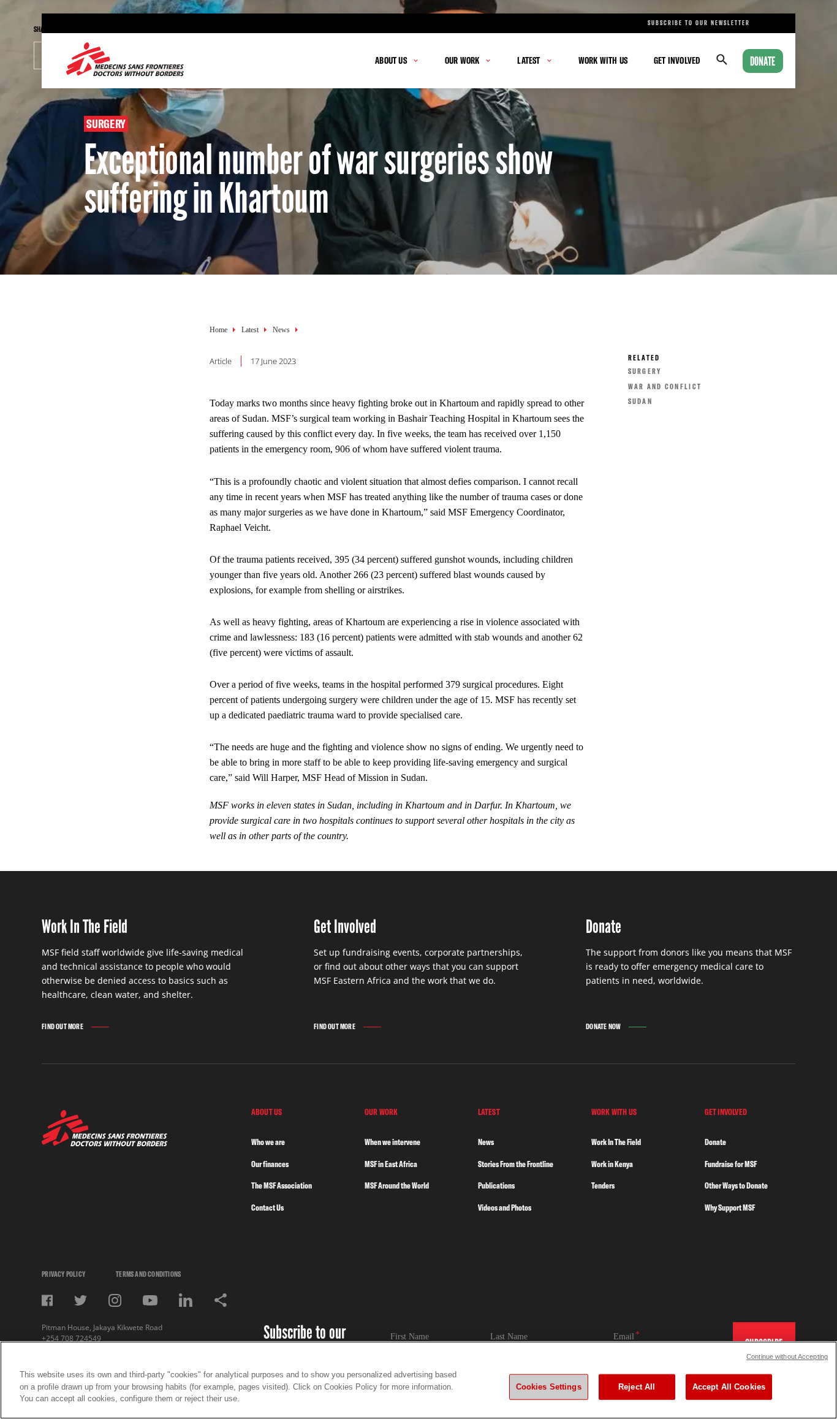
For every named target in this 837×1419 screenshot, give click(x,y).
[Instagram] (114, 1300)
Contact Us (267, 1207)
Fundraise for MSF (731, 1164)
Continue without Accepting (787, 1356)
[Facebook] (47, 1300)
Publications (496, 1185)
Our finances (270, 1164)
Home (218, 329)
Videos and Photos (504, 1207)
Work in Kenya (612, 1164)
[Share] (220, 1300)
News (281, 329)
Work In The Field (616, 1141)
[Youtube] (150, 1300)
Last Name (509, 1336)
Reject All (636, 1386)
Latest (250, 329)
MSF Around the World (397, 1185)
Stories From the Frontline (515, 1164)
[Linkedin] (185, 1300)
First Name (409, 1336)
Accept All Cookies (728, 1386)
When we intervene (392, 1141)
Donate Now (603, 1026)
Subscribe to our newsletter (699, 23)
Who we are (268, 1141)
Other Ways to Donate (736, 1185)
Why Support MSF (730, 1207)
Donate (763, 61)
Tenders (603, 1185)
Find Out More (62, 1026)
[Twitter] (80, 1300)
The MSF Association (281, 1185)
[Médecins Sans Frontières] (104, 1143)
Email (623, 1336)
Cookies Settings (548, 1386)
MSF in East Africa (391, 1164)
